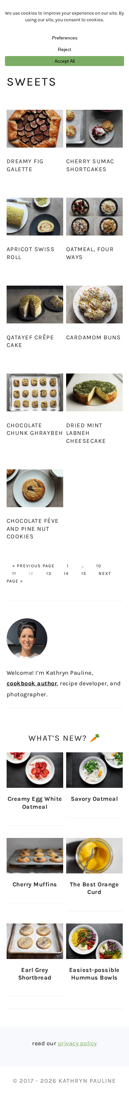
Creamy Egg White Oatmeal (35, 802)
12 (31, 573)
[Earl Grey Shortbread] (35, 941)
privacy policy (77, 1043)
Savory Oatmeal (94, 798)
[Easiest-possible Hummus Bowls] (94, 941)
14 (66, 573)
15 (83, 573)
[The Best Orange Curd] (94, 855)
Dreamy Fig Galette (25, 165)
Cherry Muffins (35, 884)
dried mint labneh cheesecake (86, 433)
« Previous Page (33, 565)
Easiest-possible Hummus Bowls (94, 973)
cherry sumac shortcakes (90, 165)
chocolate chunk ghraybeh (35, 429)
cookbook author (32, 683)
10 (99, 565)
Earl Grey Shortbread (35, 973)
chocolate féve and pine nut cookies (33, 528)
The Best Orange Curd (94, 888)
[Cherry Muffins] (35, 855)
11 (14, 573)
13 (49, 573)
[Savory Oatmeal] (94, 770)
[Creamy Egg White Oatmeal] (35, 770)
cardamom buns (93, 337)
